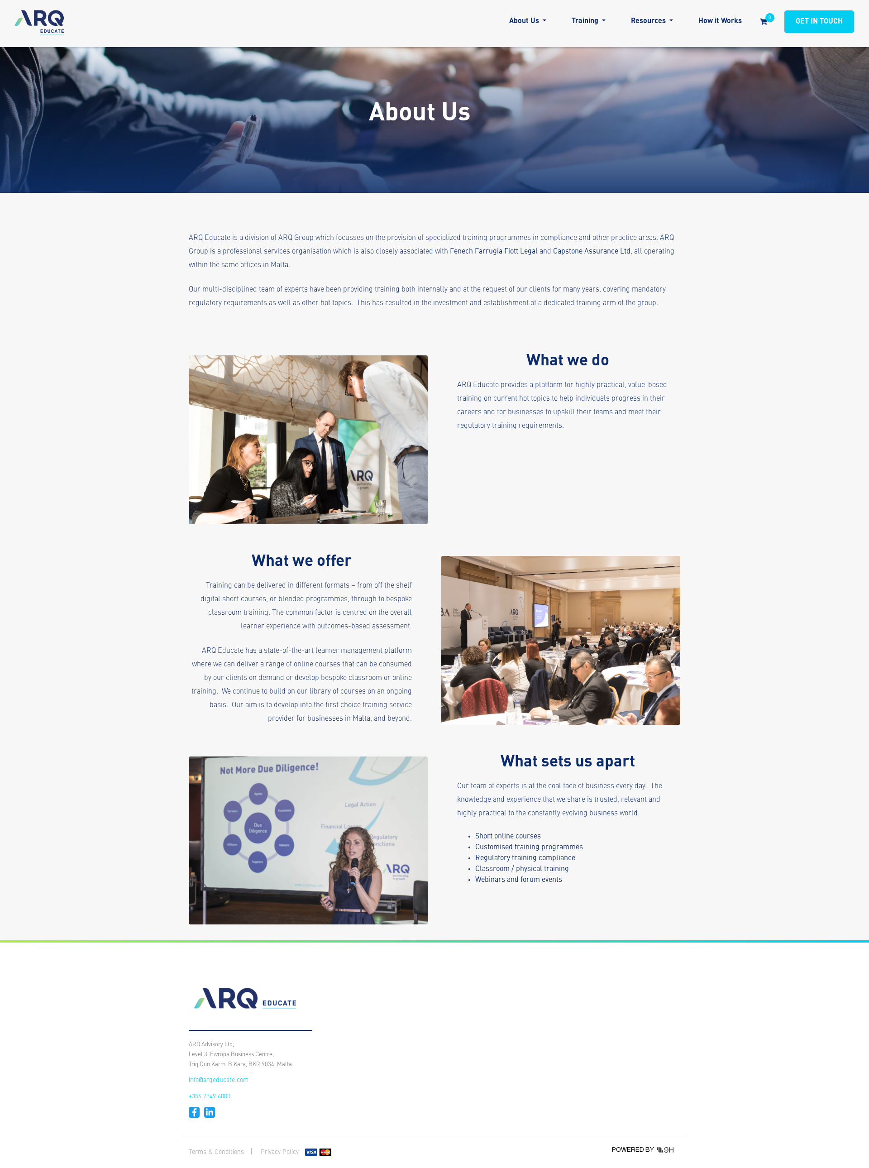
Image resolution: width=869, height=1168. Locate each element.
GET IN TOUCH (819, 21)
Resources (649, 21)
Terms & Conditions (216, 1152)
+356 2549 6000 (209, 1096)
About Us (525, 21)
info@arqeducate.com (218, 1080)
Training (586, 21)
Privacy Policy (280, 1152)
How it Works (720, 21)
